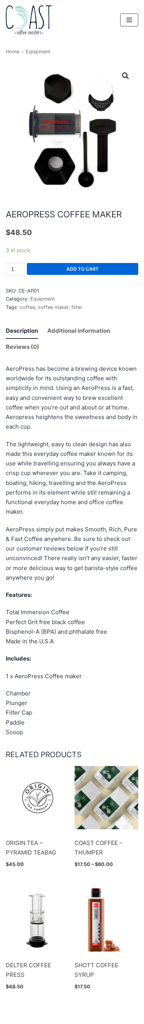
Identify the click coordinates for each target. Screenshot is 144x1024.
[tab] (22, 331)
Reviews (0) (22, 346)
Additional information (78, 330)
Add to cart (82, 269)
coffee (27, 307)
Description (22, 330)
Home (12, 51)
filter (76, 307)
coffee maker (53, 307)
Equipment (38, 51)
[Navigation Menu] (129, 19)
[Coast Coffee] (29, 20)
